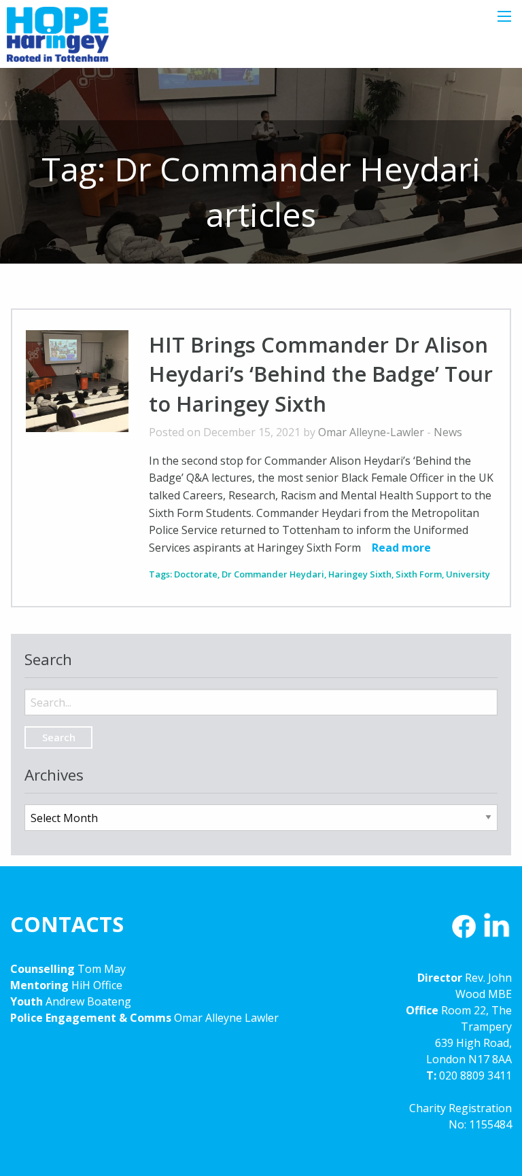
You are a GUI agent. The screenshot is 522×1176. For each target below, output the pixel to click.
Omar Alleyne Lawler (226, 1017)
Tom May (101, 968)
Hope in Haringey (58, 41)
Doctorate (196, 574)
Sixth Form (419, 574)
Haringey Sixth (360, 574)
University (468, 574)
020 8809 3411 (475, 1075)
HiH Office (95, 985)
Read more (401, 547)
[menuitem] (261, 691)
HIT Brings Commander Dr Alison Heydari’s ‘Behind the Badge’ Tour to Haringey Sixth (321, 374)
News (448, 432)
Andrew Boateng (88, 1001)
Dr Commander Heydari (273, 574)
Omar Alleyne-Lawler (371, 432)
